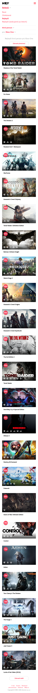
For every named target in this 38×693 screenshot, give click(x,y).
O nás (13, 685)
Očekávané (6, 15)
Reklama (20, 687)
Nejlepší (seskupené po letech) (14, 22)
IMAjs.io (26, 687)
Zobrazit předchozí (19, 43)
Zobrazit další (19, 678)
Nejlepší (5, 19)
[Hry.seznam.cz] (5, 3)
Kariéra (18, 685)
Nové (4, 12)
